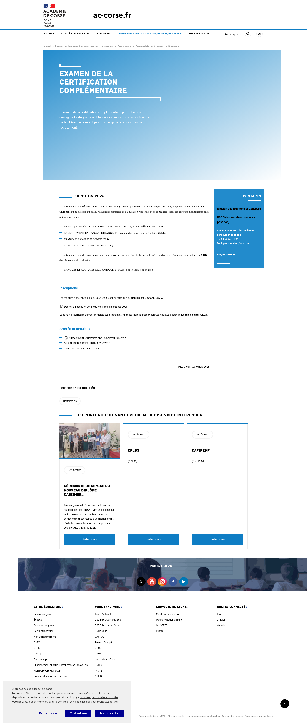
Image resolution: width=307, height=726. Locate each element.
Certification (70, 401)
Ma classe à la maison (168, 614)
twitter (141, 581)
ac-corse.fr (112, 15)
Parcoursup (40, 659)
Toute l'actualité (103, 614)
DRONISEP (101, 631)
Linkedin (221, 619)
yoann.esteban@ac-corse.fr (164, 314)
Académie (48, 33)
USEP (98, 653)
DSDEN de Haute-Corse (107, 625)
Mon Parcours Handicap (47, 670)
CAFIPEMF (201, 450)
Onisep (37, 653)
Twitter (221, 614)
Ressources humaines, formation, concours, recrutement (150, 33)
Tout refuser (78, 713)
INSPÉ (98, 670)
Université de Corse (105, 659)
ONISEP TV (162, 625)
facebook (173, 581)
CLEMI (37, 648)
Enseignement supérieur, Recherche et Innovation (61, 665)
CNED (37, 642)
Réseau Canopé (103, 642)
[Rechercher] (248, 34)
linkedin (183, 581)
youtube (151, 581)
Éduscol (38, 619)
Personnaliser (48, 713)
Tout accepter (109, 713)
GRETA (99, 676)
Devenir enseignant (44, 625)
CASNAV (99, 636)
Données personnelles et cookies (99, 697)
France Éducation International (51, 676)
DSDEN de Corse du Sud (108, 619)
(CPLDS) (132, 461)
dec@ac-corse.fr (226, 254)
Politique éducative (199, 33)
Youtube (221, 625)
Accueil (47, 46)
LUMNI (160, 631)
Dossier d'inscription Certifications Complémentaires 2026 (96, 306)
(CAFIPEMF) (199, 461)
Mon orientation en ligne (169, 619)
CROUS (99, 665)
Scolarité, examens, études (75, 33)
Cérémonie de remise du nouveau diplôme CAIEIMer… (87, 490)
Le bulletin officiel (43, 631)
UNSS (98, 648)
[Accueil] (61, 15)
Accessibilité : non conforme (259, 715)
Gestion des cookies (232, 715)
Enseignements (104, 33)
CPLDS (133, 450)
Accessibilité (259, 34)
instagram (162, 581)
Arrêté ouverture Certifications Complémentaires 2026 (98, 338)
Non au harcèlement (45, 636)
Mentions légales (176, 715)
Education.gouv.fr (43, 614)
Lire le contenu (90, 539)
